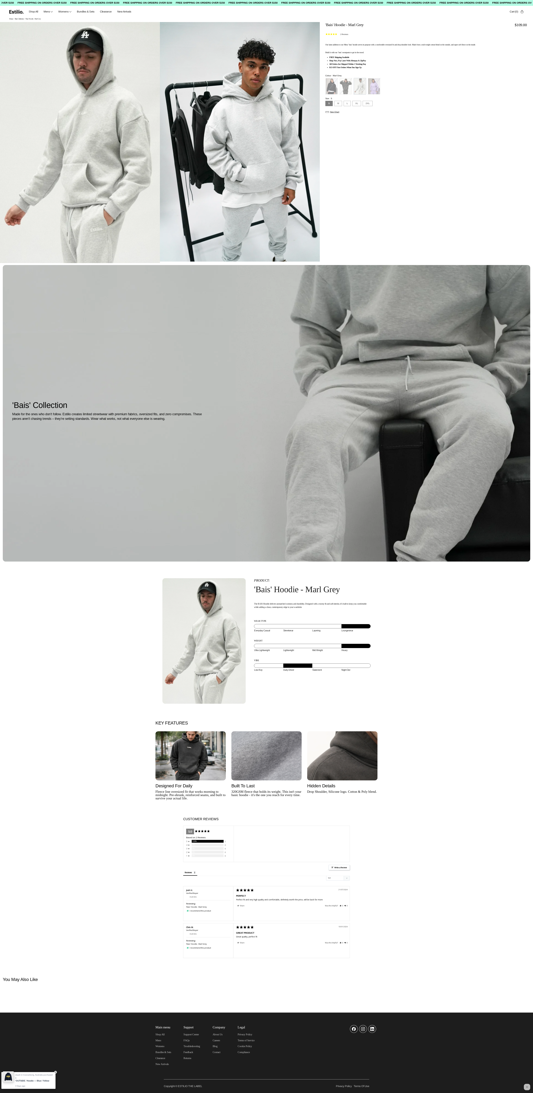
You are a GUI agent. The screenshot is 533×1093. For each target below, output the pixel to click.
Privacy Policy (245, 1034)
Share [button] (242, 906)
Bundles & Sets (85, 11)
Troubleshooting (191, 1046)
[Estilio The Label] (16, 12)
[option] (80, 142)
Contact (216, 1052)
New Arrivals (124, 11)
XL (356, 103)
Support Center (191, 1034)
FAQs (186, 1040)
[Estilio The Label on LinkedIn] (372, 1032)
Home (11, 19)
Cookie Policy (245, 1046)
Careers (216, 1040)
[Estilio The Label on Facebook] (354, 1032)
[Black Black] (331, 86)
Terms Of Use (361, 1086)
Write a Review (340, 867)
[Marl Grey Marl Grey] (360, 86)
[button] (426, 112)
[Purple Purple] (374, 86)
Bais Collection (19, 19)
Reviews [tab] (188, 872)
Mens (47, 11)
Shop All (33, 11)
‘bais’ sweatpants (344, 52)
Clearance (106, 11)
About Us (217, 1034)
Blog (215, 1046)
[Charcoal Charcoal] (346, 86)
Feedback (188, 1052)
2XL (368, 103)
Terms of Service (246, 1040)
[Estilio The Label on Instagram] (363, 1032)
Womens (63, 11)
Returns (187, 1058)
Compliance (244, 1052)
